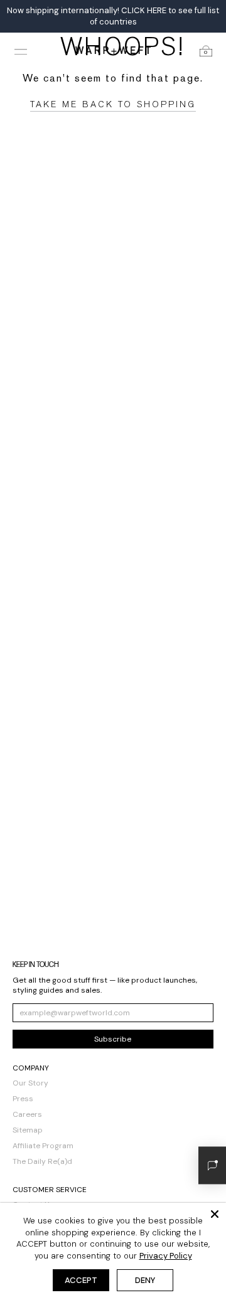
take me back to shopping (113, 104)
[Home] (113, 50)
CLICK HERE (143, 10)
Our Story (30, 1083)
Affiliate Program (43, 1146)
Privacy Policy (165, 1255)
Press (23, 1099)
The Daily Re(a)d (42, 1161)
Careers (27, 1114)
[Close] (214, 1214)
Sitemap (28, 1130)
